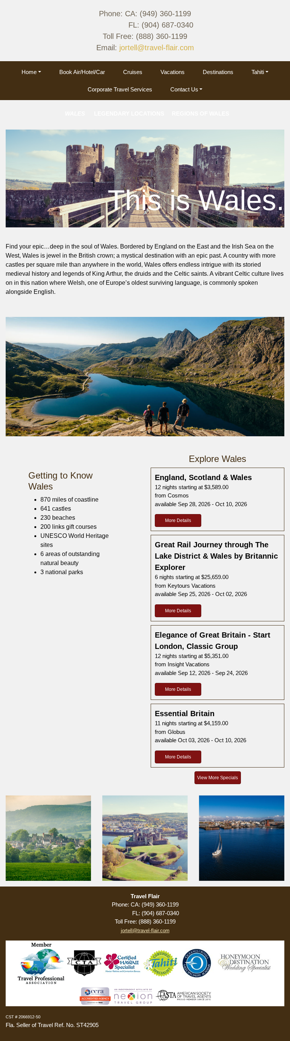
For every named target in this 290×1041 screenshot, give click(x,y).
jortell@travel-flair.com (156, 47)
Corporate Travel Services (120, 89)
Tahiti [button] (257, 72)
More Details (178, 520)
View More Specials (217, 777)
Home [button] (29, 72)
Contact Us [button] (184, 89)
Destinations (218, 72)
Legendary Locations (145, 838)
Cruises (132, 72)
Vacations (172, 72)
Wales (48, 838)
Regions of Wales (242, 838)
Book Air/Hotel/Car (82, 72)
